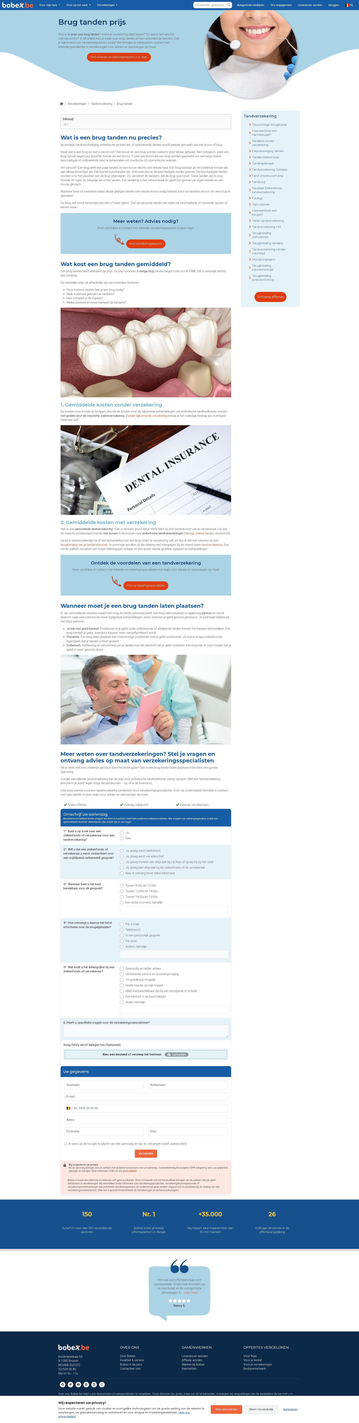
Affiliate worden (192, 1360)
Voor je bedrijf (252, 1360)
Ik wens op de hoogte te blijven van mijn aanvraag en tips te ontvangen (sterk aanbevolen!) (127, 1144)
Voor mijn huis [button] (48, 5)
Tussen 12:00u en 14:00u (141, 891)
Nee (128, 838)
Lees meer (191, 1292)
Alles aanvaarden (226, 1409)
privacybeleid (129, 1171)
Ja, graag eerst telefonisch (142, 850)
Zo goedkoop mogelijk (140, 979)
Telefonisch (132, 930)
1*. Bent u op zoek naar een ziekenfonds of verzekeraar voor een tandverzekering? (89, 835)
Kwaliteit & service (132, 1360)
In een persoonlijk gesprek (142, 935)
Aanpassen (290, 1409)
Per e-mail (132, 924)
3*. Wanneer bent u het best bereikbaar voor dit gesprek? (83, 886)
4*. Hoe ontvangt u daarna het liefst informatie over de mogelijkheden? (87, 925)
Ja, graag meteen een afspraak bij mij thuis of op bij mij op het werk (169, 862)
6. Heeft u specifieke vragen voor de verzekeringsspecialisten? (106, 1022)
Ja (127, 832)
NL (351, 5)
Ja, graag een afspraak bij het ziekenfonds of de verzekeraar (165, 867)
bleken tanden (205, 533)
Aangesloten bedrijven (250, 5)
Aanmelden (189, 1369)
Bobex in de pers (131, 1364)
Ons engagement (281, 5)
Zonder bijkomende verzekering (146, 416)
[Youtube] (78, 1384)
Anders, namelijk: (136, 946)
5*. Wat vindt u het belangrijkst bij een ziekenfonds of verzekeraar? (88, 969)
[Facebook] (62, 1384)
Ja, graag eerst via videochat (144, 856)
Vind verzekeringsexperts (145, 243)
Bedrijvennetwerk (254, 1369)
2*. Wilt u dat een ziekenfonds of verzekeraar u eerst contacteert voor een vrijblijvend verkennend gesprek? (88, 854)
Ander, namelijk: (135, 1002)
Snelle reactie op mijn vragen (144, 985)
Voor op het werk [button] (77, 5)
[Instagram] (102, 1384)
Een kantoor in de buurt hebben (145, 996)
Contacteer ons (130, 1369)
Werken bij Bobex (193, 1364)
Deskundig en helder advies (143, 968)
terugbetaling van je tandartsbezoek (84, 545)
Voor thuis (250, 1356)
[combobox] (69, 1108)
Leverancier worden (310, 5)
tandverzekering (212, 545)
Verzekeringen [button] (106, 5)
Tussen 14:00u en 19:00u (141, 897)
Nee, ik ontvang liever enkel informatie (150, 873)
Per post (131, 941)
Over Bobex (128, 1356)
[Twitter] (70, 1384)
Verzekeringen (77, 104)
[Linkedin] (94, 1384)
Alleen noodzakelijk (261, 1409)
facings (189, 533)
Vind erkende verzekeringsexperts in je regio (119, 57)
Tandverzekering (101, 104)
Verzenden (146, 1153)
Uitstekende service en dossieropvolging (152, 974)
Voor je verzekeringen (257, 1364)
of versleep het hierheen (132, 1054)
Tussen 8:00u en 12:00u (140, 885)
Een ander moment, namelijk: (144, 902)
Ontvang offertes (270, 297)
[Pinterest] (86, 1384)
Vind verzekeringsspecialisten (146, 585)
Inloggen (333, 5)
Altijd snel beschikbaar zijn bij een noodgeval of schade (161, 991)
